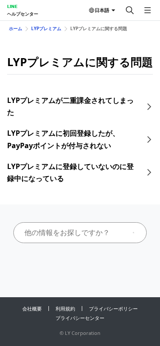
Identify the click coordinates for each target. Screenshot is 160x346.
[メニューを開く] (147, 10)
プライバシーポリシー (113, 308)
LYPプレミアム (46, 28)
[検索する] (130, 10)
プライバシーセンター (80, 318)
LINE (12, 6)
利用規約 (65, 308)
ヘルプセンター (22, 14)
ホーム (15, 28)
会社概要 (32, 308)
